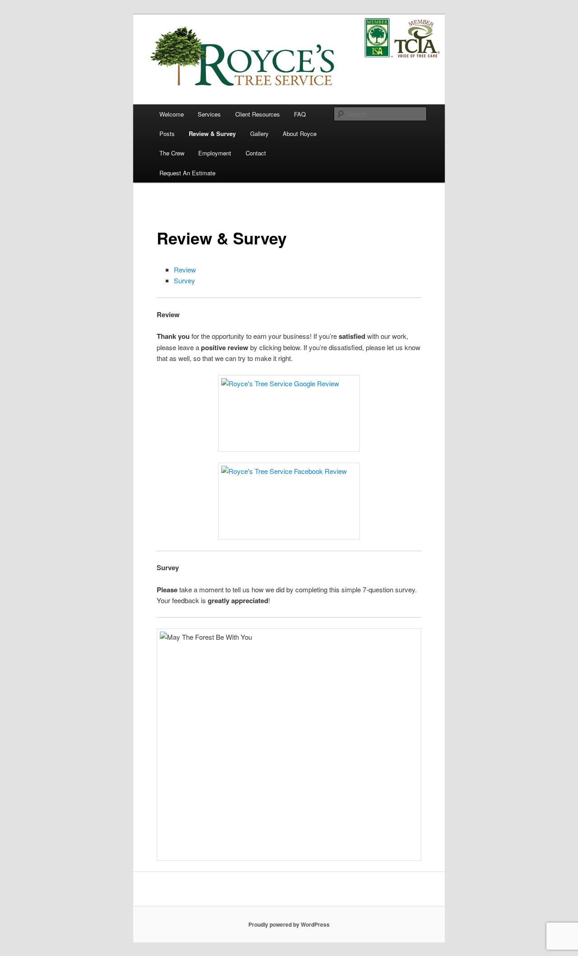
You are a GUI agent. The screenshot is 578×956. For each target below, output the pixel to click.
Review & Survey (212, 133)
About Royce (300, 133)
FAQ (300, 114)
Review (185, 269)
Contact (256, 153)
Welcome (171, 114)
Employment (214, 153)
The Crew (171, 153)
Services (209, 114)
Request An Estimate (187, 173)
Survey (184, 280)
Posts (167, 133)
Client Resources (257, 114)
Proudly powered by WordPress (289, 924)
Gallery (259, 133)
